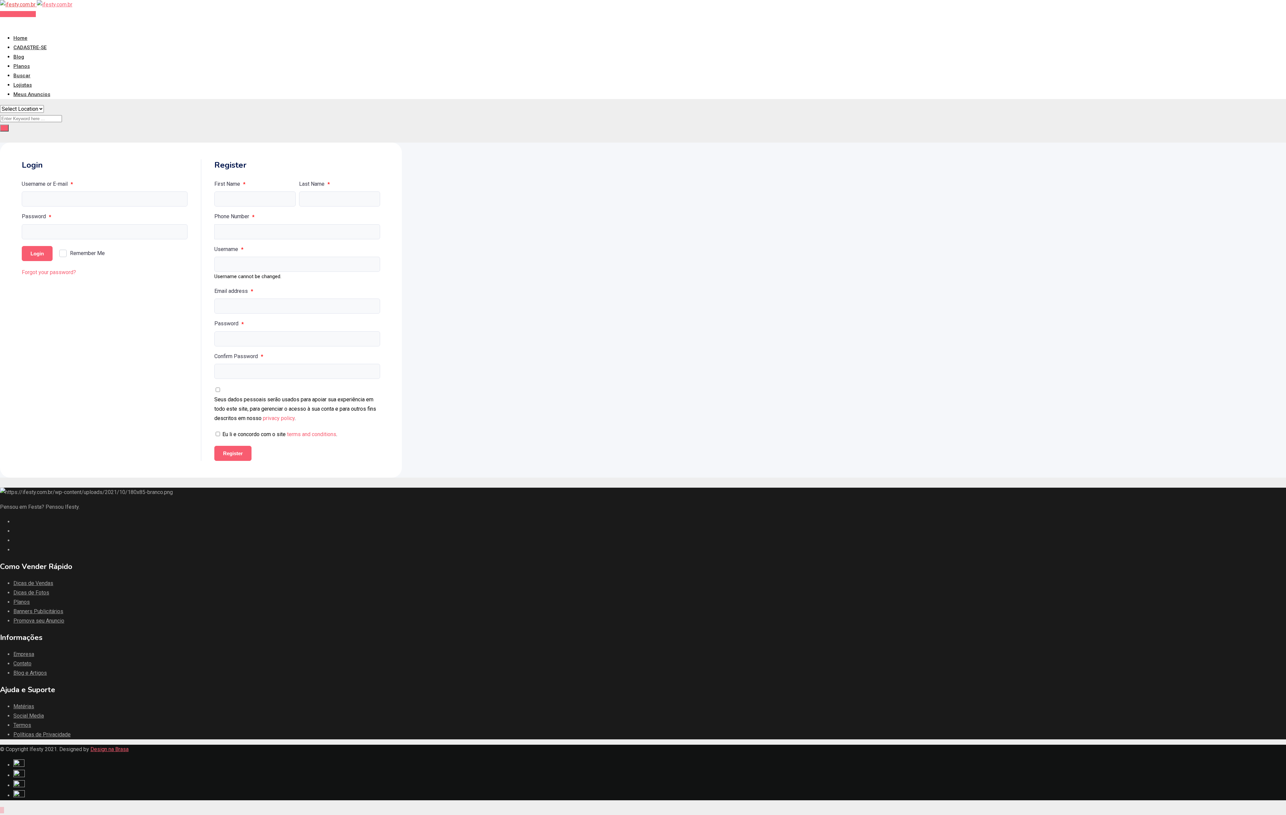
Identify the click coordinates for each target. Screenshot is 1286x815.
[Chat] (7, 23)
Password (36, 216)
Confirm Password (238, 356)
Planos (21, 66)
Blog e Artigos (30, 673)
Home (20, 38)
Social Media (28, 716)
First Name (229, 184)
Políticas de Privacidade (42, 734)
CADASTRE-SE (30, 48)
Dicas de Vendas (33, 583)
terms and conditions (311, 434)
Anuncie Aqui (20, 14)
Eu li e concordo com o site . (279, 434)
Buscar (21, 76)
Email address (233, 291)
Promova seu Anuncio (38, 621)
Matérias (23, 706)
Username (228, 249)
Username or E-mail (47, 184)
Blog (18, 57)
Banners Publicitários (38, 611)
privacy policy (279, 418)
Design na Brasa (109, 749)
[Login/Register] (2, 23)
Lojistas (22, 85)
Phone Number (234, 216)
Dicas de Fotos (31, 592)
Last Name (314, 184)
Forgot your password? (49, 272)
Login (37, 253)
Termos (22, 725)
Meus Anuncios (31, 94)
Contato (22, 663)
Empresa (23, 654)
